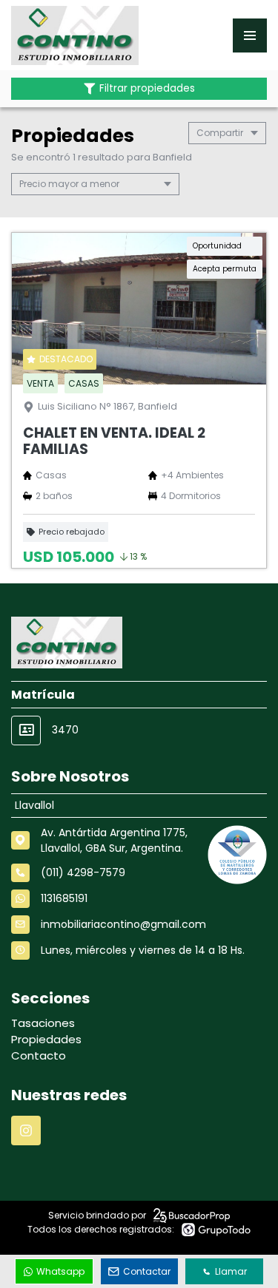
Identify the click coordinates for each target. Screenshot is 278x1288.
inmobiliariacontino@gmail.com (123, 924)
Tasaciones (43, 1023)
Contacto (38, 1055)
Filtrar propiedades (147, 88)
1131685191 (64, 898)
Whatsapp (60, 1271)
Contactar (147, 1271)
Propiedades (46, 1039)
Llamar (231, 1271)
